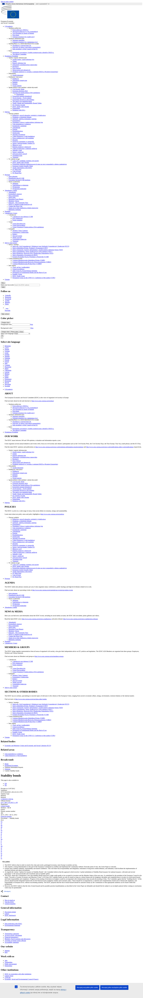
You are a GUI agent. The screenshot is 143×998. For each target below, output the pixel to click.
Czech (7, 347)
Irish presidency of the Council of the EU (25, 49)
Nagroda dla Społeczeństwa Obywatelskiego (26, 92)
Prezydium (15, 35)
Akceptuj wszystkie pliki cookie (87, 987)
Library (7, 913)
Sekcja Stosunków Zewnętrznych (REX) (25, 255)
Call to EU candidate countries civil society (25, 161)
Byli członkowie (17, 218)
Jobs (6, 960)
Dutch (6, 375)
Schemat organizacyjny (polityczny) (23, 37)
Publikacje (15, 79)
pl (1, 849)
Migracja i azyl (17, 145)
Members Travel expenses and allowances (17, 939)
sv (1, 858)
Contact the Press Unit (15, 206)
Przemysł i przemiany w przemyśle (23, 141)
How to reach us (10, 900)
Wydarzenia (16, 187)
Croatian (7, 365)
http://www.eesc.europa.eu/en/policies (52, 514)
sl (1, 856)
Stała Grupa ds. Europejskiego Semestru (24, 271)
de (1, 827)
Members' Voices (14, 201)
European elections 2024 (20, 91)
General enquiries (10, 904)
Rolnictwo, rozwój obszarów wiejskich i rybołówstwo (29, 115)
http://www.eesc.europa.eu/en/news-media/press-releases (80, 619)
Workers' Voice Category (20, 230)
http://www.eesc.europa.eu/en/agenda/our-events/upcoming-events (52, 590)
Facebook (8, 299)
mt (1, 846)
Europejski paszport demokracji (22, 96)
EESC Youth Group (18, 276)
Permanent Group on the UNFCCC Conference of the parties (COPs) (33, 278)
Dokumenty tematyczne (19, 80)
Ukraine (7, 279)
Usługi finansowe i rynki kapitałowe (23, 136)
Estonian (7, 358)
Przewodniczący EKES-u (20, 30)
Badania (15, 82)
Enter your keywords (7, 285)
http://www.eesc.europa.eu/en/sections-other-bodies (31, 699)
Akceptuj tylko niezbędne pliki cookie (114, 987)
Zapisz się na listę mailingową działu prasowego (23, 208)
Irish (6, 363)
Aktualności (12, 192)
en (1, 830)
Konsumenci (16, 120)
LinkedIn (8, 295)
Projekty (15, 84)
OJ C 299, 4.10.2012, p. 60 (9, 802)
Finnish (7, 360)
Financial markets (6, 816)
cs (1, 823)
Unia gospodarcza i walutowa (21, 124)
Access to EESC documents (13, 935)
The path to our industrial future (22, 101)
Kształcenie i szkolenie (19, 126)
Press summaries (14, 195)
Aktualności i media (11, 190)
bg (1, 822)
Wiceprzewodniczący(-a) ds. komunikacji (25, 31)
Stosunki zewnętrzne (18, 134)
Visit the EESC (9, 902)
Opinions (7, 769)
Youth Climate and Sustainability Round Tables (27, 103)
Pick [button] (31, 324)
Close (21, 331)
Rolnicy (14, 234)
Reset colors (14, 331)
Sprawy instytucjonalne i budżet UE (23, 143)
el (1, 829)
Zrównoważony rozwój (19, 154)
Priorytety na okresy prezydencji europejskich (26, 47)
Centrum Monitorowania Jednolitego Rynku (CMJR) (28, 260)
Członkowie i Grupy (11, 213)
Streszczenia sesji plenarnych (21, 70)
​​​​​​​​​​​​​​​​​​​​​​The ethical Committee (19, 54)
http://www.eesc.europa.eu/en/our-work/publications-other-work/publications (109, 447)
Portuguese (8, 379)
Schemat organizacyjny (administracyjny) (25, 42)
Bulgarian (8, 346)
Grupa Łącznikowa (18, 269)
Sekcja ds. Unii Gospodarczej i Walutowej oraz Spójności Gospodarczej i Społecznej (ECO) (40, 246)
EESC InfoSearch (10, 915)
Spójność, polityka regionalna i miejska (24, 119)
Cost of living (16, 171)
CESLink (8, 977)
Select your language (7, 333)
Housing (15, 140)
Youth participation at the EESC (22, 168)
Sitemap (7, 950)
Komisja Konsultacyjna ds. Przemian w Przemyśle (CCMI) (30, 257)
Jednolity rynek (17, 150)
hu (1, 839)
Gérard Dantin (5, 806)
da (1, 825)
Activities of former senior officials (15, 940)
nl (1, 848)
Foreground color (6, 324)
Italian (6, 368)
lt (1, 842)
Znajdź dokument (17, 75)
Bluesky (7, 302)
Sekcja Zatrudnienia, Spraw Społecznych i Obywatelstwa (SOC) (32, 251)
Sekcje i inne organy (11, 243)
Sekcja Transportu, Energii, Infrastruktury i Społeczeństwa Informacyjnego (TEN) (37, 250)
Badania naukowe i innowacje (21, 147)
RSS (6, 952)
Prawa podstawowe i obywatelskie (23, 138)
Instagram (8, 297)
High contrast (5, 314)
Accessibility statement (12, 942)
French (7, 361)
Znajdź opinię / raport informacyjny (23, 59)
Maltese (7, 374)
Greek (6, 353)
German (7, 351)
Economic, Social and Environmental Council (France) (22, 979)
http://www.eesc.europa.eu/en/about (43, 401)
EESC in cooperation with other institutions (18, 974)
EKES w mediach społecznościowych (20, 204)
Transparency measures (12, 933)
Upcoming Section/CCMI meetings (19, 180)
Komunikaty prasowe (15, 194)
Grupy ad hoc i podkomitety (21, 267)
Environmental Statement (12, 925)
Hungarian (8, 367)
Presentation (20, 94)
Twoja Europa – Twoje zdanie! (22, 98)
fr (1, 837)
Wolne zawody (17, 237)
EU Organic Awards (18, 105)
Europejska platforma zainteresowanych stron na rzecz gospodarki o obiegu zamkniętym (39, 164)
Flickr (7, 304)
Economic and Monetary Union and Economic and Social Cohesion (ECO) (28, 745)
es (1, 832)
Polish (6, 377)
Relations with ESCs (18, 110)
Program (7, 175)
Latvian (7, 372)
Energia (14, 129)
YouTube (7, 310)
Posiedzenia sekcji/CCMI (16, 178)
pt (1, 851)
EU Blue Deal (16, 169)
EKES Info (12, 197)
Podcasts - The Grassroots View (18, 202)
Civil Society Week (18, 89)
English (7, 354)
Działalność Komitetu (11, 56)
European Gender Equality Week (22, 166)
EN (6, 783)
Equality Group (17, 274)
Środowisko (16, 133)
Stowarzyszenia (17, 236)
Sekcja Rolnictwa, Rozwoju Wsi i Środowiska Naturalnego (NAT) (32, 253)
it (1, 841)
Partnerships (16, 108)
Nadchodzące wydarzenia (20, 185)
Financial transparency (11, 937)
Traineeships (8, 962)
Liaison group (9, 976)
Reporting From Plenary (16, 199)
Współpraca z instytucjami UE (21, 45)
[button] (6, 891)
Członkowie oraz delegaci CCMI (22, 216)
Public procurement (11, 964)
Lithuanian (8, 370)
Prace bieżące (16, 68)
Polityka (7, 112)
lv (1, 844)
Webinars (15, 183)
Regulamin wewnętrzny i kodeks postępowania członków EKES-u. (33, 52)
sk (1, 855)
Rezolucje (15, 66)
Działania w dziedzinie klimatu (21, 117)
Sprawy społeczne (18, 152)
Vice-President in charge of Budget (23, 33)
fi (1, 836)
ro (1, 853)
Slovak (7, 382)
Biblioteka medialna (15, 209)
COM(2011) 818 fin (7, 799)
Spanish (7, 356)
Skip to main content (7, 1)
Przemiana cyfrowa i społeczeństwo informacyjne (27, 122)
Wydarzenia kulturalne (19, 189)
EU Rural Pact (16, 173)
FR (6, 785)
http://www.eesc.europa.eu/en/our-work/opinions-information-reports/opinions (59, 447)
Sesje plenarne (13, 176)
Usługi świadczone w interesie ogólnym (24, 148)
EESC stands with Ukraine (20, 106)
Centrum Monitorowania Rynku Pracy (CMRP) (27, 264)
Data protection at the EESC (13, 923)
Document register (10, 912)
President (7, 211)
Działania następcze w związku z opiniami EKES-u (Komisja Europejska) (35, 72)
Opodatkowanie (17, 155)
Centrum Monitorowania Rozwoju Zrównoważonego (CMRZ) (31, 262)
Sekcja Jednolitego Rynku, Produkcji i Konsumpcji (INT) (30, 248)
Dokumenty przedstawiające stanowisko (24, 65)
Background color (6, 328)
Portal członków (17, 220)
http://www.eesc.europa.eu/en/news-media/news (36, 619)
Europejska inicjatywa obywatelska (23, 99)
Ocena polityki (16, 86)
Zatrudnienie (16, 127)
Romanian (8, 381)
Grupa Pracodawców (18, 223)
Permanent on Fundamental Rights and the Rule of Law (29, 272)
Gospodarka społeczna (19, 239)
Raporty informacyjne (19, 63)
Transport (15, 157)
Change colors (6, 322)
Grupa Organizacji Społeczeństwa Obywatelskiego (28, 227)
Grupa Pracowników (18, 225)
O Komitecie (9, 26)
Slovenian (8, 384)
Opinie (14, 61)
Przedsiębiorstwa (17, 131)
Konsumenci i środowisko (20, 232)
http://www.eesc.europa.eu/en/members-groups (49, 656)
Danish (7, 349)
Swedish (7, 386)
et (1, 834)
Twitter (7, 300)
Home (6, 764)
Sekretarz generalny (18, 40)
